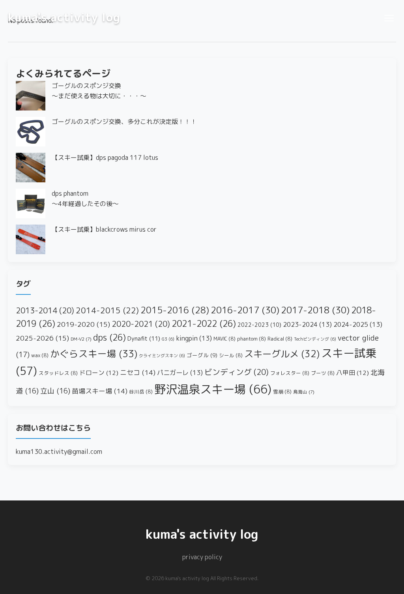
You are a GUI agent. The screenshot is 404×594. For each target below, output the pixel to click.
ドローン (98, 372)
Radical (279, 338)
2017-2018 (315, 310)
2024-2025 (357, 324)
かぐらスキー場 (93, 353)
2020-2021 (141, 324)
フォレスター (289, 373)
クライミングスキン (162, 355)
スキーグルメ (282, 353)
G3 (168, 339)
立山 (55, 391)
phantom (251, 338)
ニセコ (137, 372)
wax (40, 355)
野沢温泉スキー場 (212, 389)
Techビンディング (315, 339)
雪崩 (282, 391)
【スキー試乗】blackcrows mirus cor (104, 229)
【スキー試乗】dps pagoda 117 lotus (105, 157)
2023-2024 (307, 324)
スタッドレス (58, 373)
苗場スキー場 (99, 390)
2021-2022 (204, 324)
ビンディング (236, 372)
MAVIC (224, 338)
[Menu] (388, 17)
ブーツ (323, 373)
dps (109, 337)
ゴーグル (202, 355)
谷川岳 (141, 391)
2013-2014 (45, 310)
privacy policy (202, 557)
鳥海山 (303, 392)
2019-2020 (83, 324)
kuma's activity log (64, 17)
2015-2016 (174, 310)
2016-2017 (245, 310)
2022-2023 (259, 325)
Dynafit (143, 338)
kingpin (194, 338)
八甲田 (352, 372)
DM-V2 (81, 339)
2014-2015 (107, 310)
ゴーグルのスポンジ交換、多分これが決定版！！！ (124, 121)
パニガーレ (180, 372)
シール (231, 355)
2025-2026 (42, 338)
